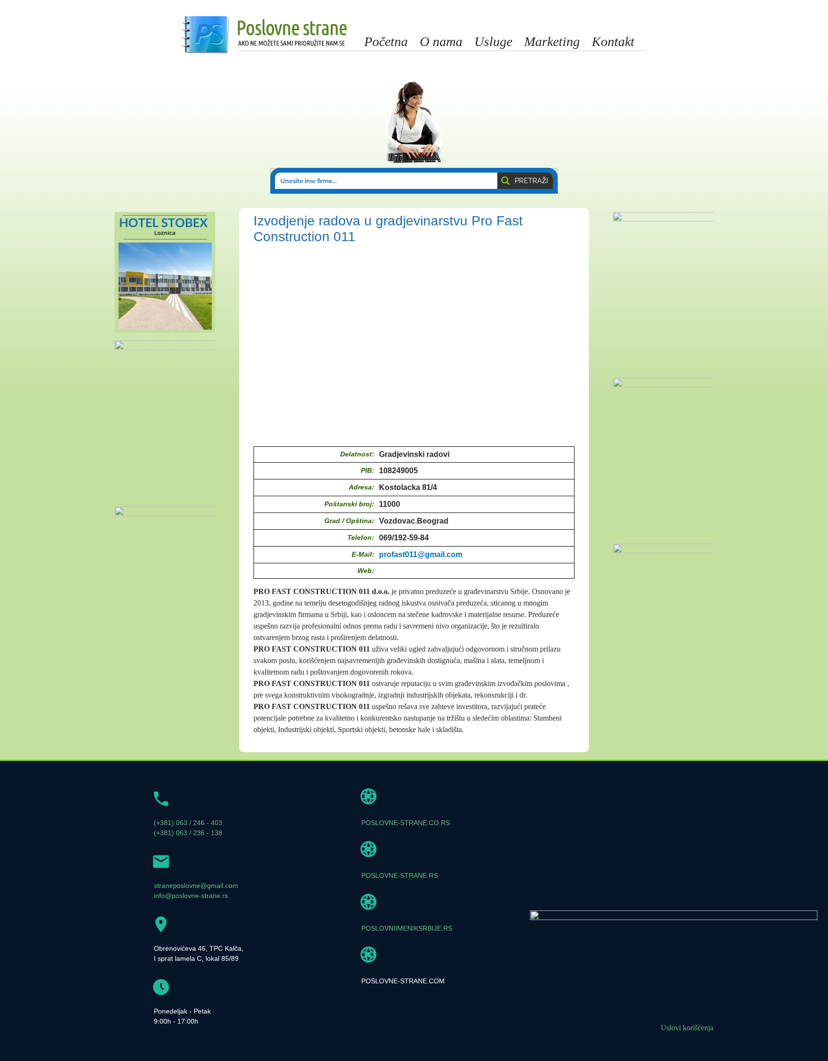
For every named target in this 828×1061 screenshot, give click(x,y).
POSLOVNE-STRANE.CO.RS (405, 823)
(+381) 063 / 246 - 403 (188, 823)
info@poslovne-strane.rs (191, 895)
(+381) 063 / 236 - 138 (188, 833)
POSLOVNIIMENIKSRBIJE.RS (406, 928)
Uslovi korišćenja (687, 1028)
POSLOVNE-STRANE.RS (399, 875)
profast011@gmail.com (420, 554)
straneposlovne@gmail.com (196, 885)
